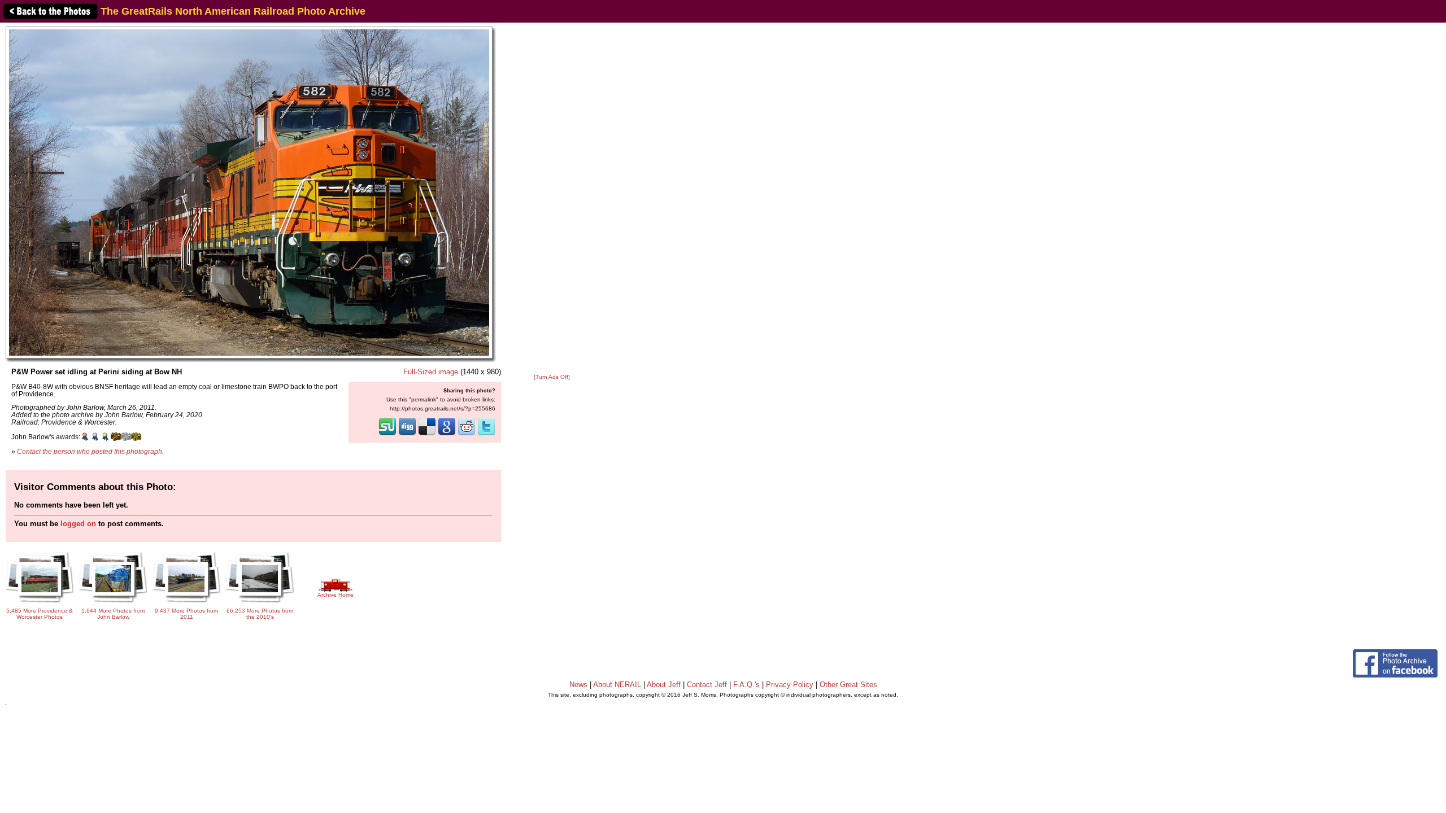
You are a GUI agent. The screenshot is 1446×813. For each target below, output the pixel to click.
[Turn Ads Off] (552, 377)
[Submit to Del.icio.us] (427, 434)
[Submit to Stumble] (387, 434)
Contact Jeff (707, 684)
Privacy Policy (789, 684)
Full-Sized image (430, 372)
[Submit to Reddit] (467, 434)
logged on (78, 523)
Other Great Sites (848, 684)
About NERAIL (617, 684)
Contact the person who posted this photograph (89, 451)
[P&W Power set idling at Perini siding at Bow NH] (249, 192)
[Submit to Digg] (407, 434)
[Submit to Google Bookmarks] (447, 434)
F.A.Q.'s (746, 684)
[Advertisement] (552, 198)
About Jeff (664, 684)
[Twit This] (486, 434)
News (578, 684)
